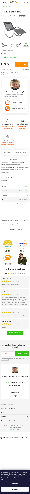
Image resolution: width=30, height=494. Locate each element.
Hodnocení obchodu (15, 268)
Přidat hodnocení (15, 230)
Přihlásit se (22, 353)
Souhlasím (15, 489)
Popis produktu (7, 152)
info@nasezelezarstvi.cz (18, 108)
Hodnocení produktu (21, 152)
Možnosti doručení (9, 57)
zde (2, 480)
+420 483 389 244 (17, 103)
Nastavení (15, 483)
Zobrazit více (15, 333)
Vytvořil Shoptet (16, 429)
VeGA (27, 69)
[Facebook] (15, 396)
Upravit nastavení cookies (15, 427)
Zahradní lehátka (23, 191)
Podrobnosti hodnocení (22, 15)
